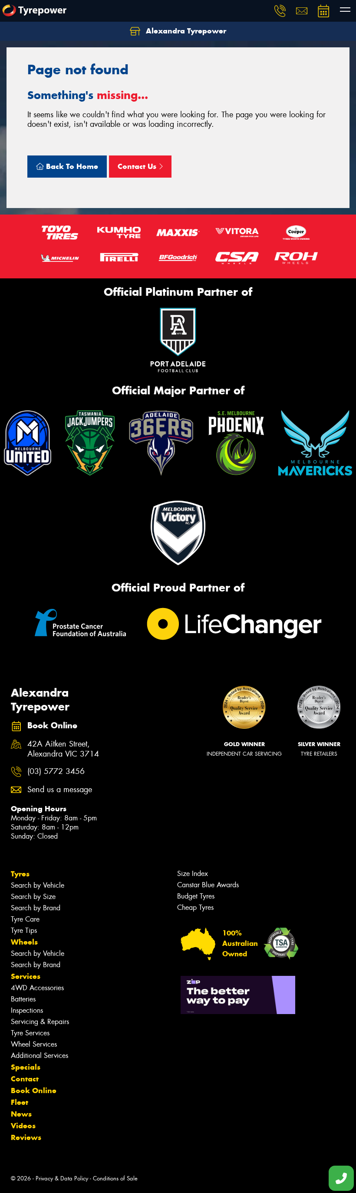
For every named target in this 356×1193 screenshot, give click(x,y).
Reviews (26, 1137)
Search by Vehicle (37, 885)
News (21, 1114)
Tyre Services (30, 1033)
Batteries (23, 999)
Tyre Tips (24, 930)
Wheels (24, 942)
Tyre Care (25, 919)
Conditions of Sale (115, 1178)
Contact (25, 1079)
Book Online (33, 1090)
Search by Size (33, 896)
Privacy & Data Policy (62, 1178)
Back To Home (71, 166)
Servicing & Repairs (40, 1021)
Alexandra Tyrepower (185, 31)
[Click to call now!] (280, 11)
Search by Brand (35, 907)
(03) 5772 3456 (56, 772)
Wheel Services (34, 1044)
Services (25, 976)
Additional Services (39, 1055)
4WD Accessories (37, 987)
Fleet (19, 1102)
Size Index (192, 873)
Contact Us (138, 166)
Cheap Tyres (195, 907)
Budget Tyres (195, 896)
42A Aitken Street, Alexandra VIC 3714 (63, 749)
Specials (25, 1067)
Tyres (20, 874)
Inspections (27, 1010)
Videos (23, 1125)
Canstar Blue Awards (208, 884)
